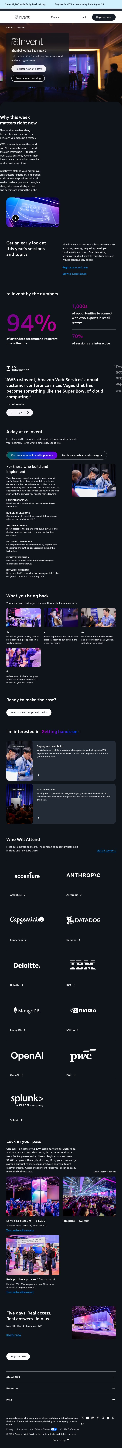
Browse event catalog (75, 273)
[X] (82, 1418)
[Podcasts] (113, 1418)
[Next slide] (29, 412)
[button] (104, 17)
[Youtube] (108, 1418)
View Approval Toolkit (105, 1171)
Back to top (59, 1440)
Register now (13, 1334)
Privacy (9, 1429)
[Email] (82, 1424)
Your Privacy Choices (40, 1429)
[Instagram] (98, 1418)
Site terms (22, 1429)
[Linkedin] (93, 1418)
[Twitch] (103, 1418)
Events (9, 27)
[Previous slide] (10, 412)
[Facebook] (87, 1418)
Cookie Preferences (69, 1429)
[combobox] (61, 731)
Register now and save (75, 267)
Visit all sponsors (106, 850)
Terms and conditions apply (20, 1230)
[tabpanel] (61, 522)
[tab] (32, 455)
